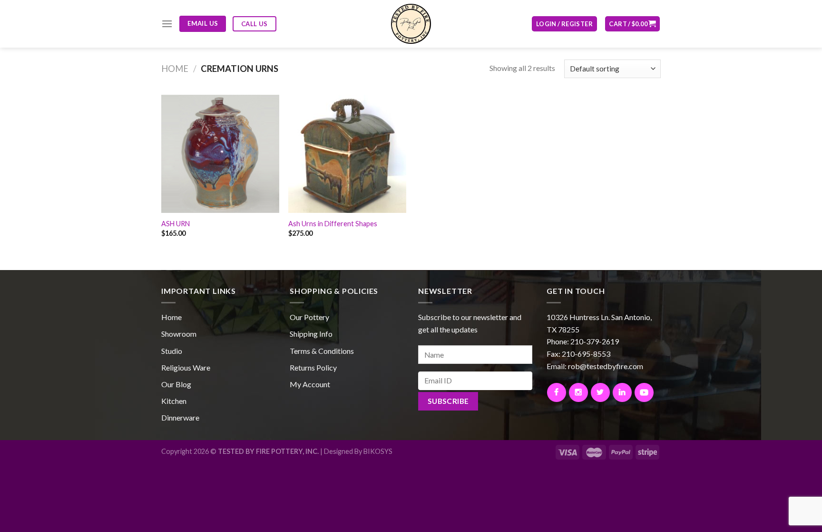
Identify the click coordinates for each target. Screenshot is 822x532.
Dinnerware (180, 417)
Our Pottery (309, 316)
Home (174, 68)
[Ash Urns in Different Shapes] (347, 154)
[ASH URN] (220, 154)
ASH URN (175, 224)
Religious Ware (185, 367)
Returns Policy (313, 367)
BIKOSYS (377, 451)
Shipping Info (311, 333)
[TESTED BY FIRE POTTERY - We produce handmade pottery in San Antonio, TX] (411, 24)
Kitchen (173, 400)
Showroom (178, 333)
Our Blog (176, 384)
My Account (310, 384)
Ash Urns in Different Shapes (332, 224)
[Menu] (167, 23)
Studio (171, 350)
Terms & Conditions (322, 350)
